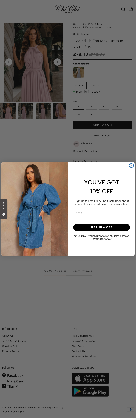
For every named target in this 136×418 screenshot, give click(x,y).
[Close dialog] (131, 165)
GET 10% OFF (102, 227)
